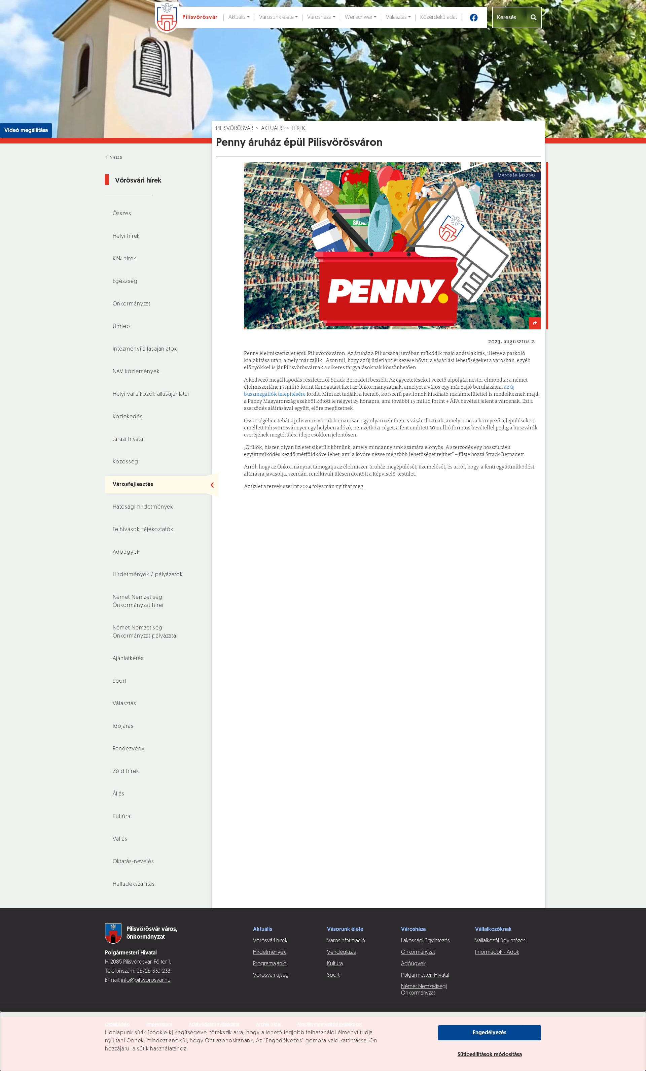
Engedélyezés (489, 1033)
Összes (122, 214)
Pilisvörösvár (234, 128)
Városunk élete (276, 17)
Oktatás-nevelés (133, 862)
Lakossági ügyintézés (425, 941)
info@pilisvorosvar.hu (146, 980)
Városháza (319, 17)
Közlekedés (128, 417)
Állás (118, 794)
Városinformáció (346, 941)
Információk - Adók (497, 952)
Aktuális (237, 17)
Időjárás (123, 726)
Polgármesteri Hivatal (425, 975)
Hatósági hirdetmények (143, 507)
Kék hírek (124, 259)
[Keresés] (534, 17)
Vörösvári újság (271, 975)
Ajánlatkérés (128, 658)
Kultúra (122, 816)
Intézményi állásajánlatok (145, 349)
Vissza (115, 158)
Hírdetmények (269, 952)
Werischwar (358, 17)
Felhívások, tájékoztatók (143, 529)
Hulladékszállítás (134, 884)
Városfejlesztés (133, 484)
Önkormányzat (132, 304)
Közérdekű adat (438, 17)
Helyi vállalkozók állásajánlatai (151, 394)
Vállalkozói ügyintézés (500, 941)
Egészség (125, 281)
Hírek (298, 128)
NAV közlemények (136, 372)
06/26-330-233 (153, 971)
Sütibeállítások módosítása (490, 1055)
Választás (396, 17)
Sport (120, 681)
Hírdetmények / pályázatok (148, 575)
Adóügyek (126, 552)
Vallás (120, 839)
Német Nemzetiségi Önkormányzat (424, 990)
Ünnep (121, 326)
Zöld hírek (126, 771)
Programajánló (270, 964)
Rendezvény (129, 749)
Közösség (125, 462)
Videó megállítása (26, 130)
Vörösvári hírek (270, 941)
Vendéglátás (341, 952)
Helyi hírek (126, 236)
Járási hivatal (129, 439)
